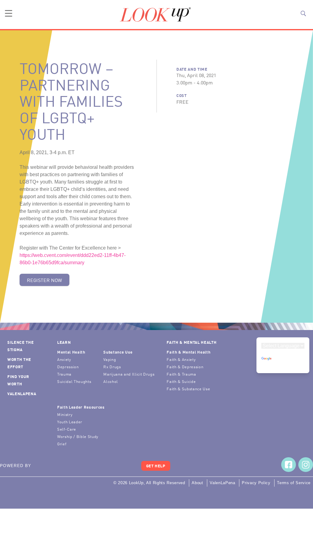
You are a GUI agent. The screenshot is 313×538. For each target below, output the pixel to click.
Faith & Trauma (181, 374)
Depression (68, 366)
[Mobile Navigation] (8, 13)
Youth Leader (69, 422)
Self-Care (66, 429)
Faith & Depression (185, 366)
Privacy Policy (256, 482)
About (197, 482)
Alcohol (110, 381)
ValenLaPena (21, 393)
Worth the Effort (19, 362)
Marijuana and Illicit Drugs (128, 374)
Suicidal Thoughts (74, 381)
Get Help (155, 466)
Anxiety (64, 359)
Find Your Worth (18, 380)
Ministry (64, 414)
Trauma (64, 374)
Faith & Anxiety (181, 359)
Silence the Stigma (20, 345)
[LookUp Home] (155, 14)
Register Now (44, 280)
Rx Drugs (112, 366)
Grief (61, 444)
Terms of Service (294, 482)
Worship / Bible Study (77, 436)
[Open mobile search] (303, 13)
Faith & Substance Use (188, 388)
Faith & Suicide (181, 381)
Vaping (109, 359)
